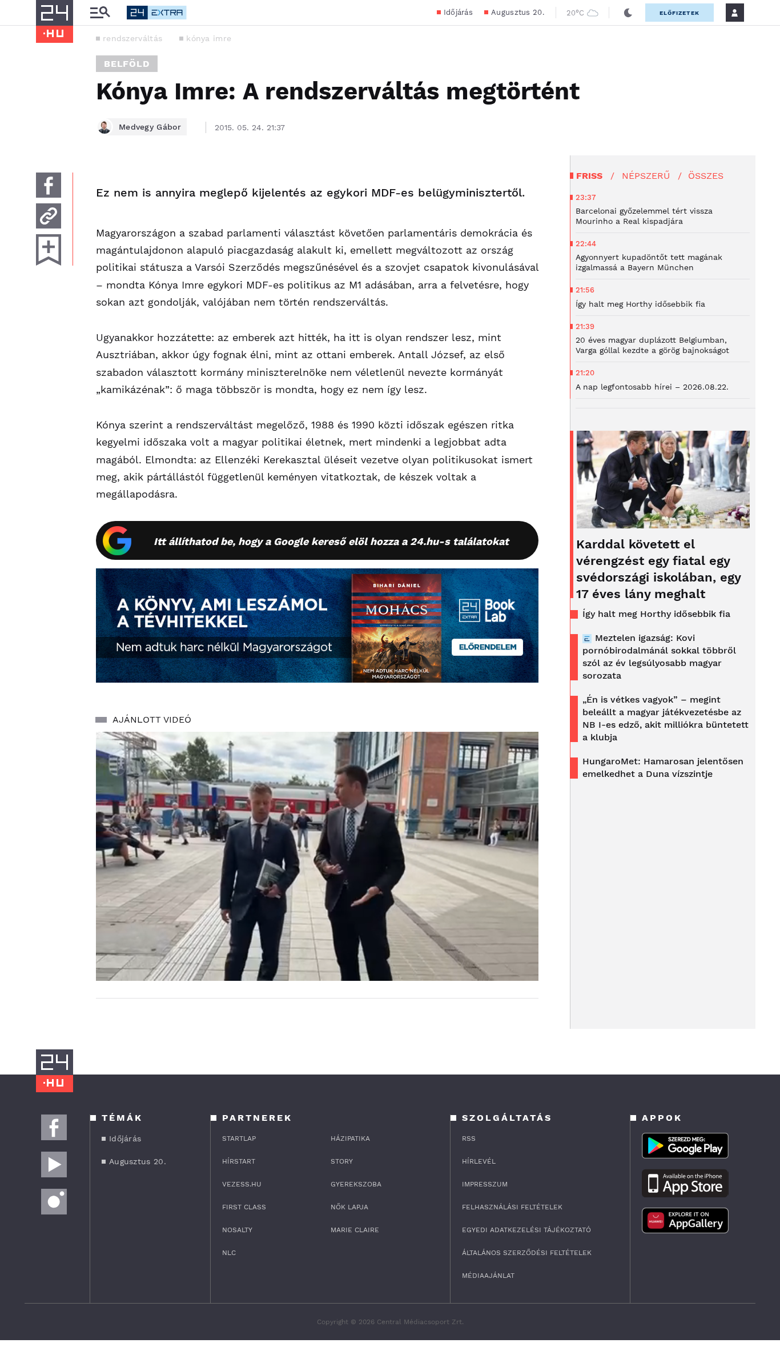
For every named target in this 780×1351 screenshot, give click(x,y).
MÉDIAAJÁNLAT (488, 1276)
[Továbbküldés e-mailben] (48, 215)
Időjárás (458, 12)
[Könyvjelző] (48, 250)
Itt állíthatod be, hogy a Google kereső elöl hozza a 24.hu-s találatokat (331, 541)
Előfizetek (679, 13)
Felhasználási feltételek (512, 1207)
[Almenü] (100, 13)
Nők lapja (349, 1207)
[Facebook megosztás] (48, 185)
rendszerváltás (132, 38)
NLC (229, 1253)
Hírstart (238, 1161)
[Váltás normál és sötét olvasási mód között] (628, 12)
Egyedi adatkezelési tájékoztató (526, 1230)
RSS (469, 1138)
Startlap (239, 1138)
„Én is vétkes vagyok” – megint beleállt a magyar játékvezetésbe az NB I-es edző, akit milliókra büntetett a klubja (665, 718)
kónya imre (208, 38)
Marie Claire (355, 1230)
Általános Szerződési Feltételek (527, 1253)
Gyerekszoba (356, 1184)
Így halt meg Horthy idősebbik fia (656, 613)
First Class (244, 1207)
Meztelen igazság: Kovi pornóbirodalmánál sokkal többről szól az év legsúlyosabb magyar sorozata (659, 656)
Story (342, 1161)
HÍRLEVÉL (479, 1161)
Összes (705, 175)
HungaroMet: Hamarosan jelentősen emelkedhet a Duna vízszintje (662, 767)
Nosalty (237, 1230)
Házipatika (350, 1138)
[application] (317, 856)
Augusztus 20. (517, 12)
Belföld (127, 63)
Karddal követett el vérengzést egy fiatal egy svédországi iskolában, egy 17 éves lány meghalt (658, 569)
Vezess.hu (242, 1184)
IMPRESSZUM (485, 1184)
